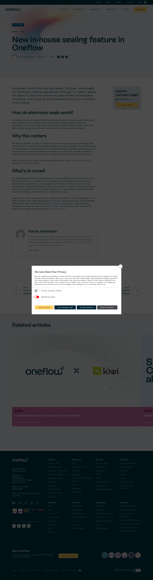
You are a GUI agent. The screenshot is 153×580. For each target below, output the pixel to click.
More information (107, 307)
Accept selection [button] (86, 307)
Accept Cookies (44, 307)
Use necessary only (65, 307)
